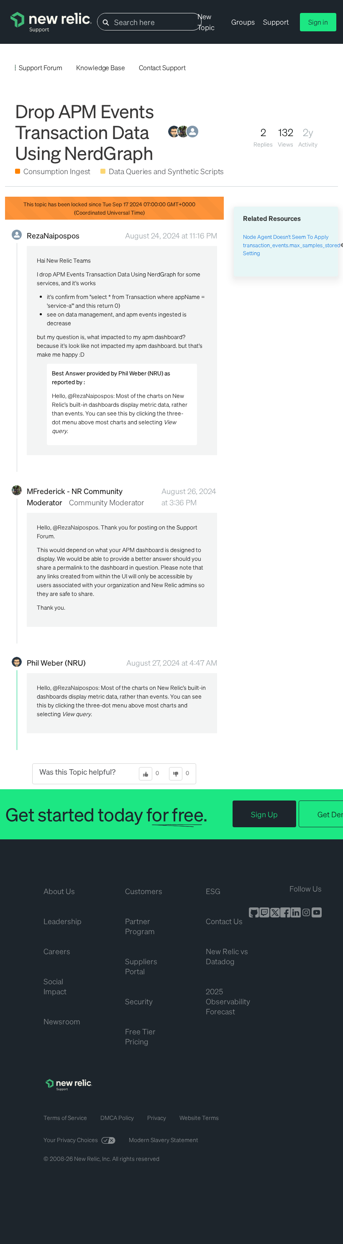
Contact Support (162, 67)
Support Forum (40, 67)
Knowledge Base (100, 67)
